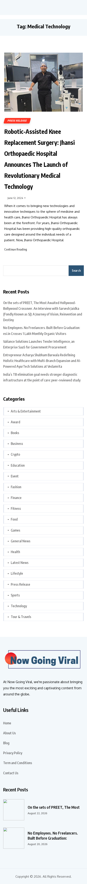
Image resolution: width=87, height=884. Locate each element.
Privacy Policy (12, 753)
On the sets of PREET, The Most (54, 807)
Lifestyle (17, 573)
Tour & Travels (21, 617)
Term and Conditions (17, 763)
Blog (6, 743)
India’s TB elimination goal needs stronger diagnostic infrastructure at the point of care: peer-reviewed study (41, 377)
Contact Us (10, 773)
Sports (15, 595)
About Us (9, 733)
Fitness (16, 508)
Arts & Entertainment (26, 411)
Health (15, 552)
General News (20, 541)
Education (18, 465)
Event (15, 476)
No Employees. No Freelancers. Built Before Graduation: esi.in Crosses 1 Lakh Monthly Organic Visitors (41, 331)
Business (17, 443)
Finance (16, 498)
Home (7, 723)
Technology (19, 606)
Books (15, 433)
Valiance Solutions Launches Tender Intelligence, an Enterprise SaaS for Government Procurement (39, 344)
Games (15, 530)
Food (14, 519)
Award (15, 422)
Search (76, 270)
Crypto (15, 454)
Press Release (17, 120)
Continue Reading (16, 249)
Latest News (20, 563)
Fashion (16, 487)
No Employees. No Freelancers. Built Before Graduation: (53, 835)
